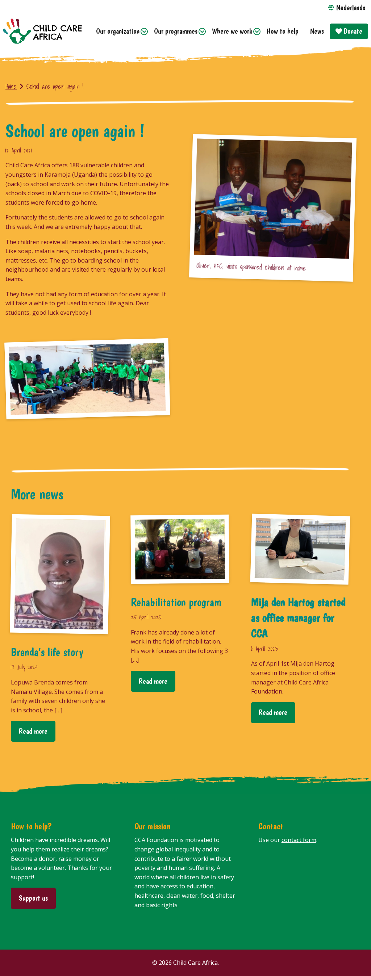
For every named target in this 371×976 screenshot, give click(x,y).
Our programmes (175, 30)
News (317, 30)
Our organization (117, 30)
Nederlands (350, 7)
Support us (33, 897)
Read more (33, 731)
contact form (299, 840)
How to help (283, 30)
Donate (352, 30)
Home (11, 86)
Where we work (232, 30)
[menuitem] (119, 31)
